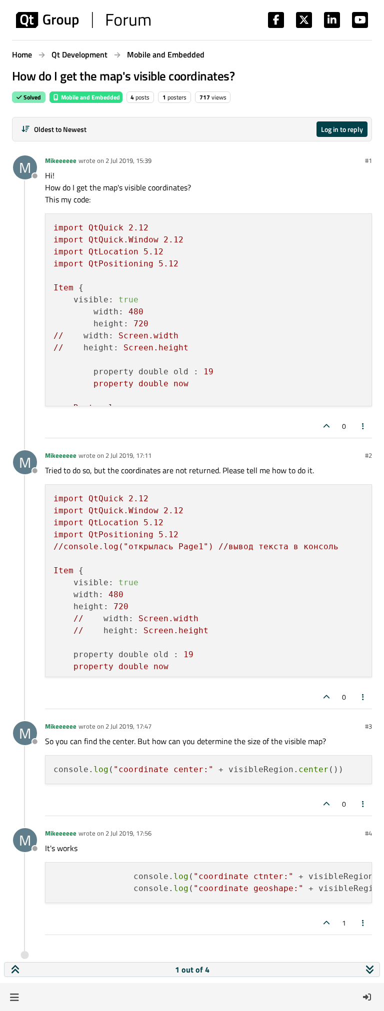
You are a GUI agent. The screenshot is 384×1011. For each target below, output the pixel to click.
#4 (368, 833)
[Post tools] (363, 426)
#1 (368, 160)
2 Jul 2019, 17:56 (129, 833)
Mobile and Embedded (90, 97)
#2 (368, 455)
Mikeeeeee (60, 160)
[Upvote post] (327, 426)
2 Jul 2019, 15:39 (129, 160)
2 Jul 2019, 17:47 (129, 726)
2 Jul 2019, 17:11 (129, 455)
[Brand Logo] (83, 20)
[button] (14, 997)
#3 (368, 726)
